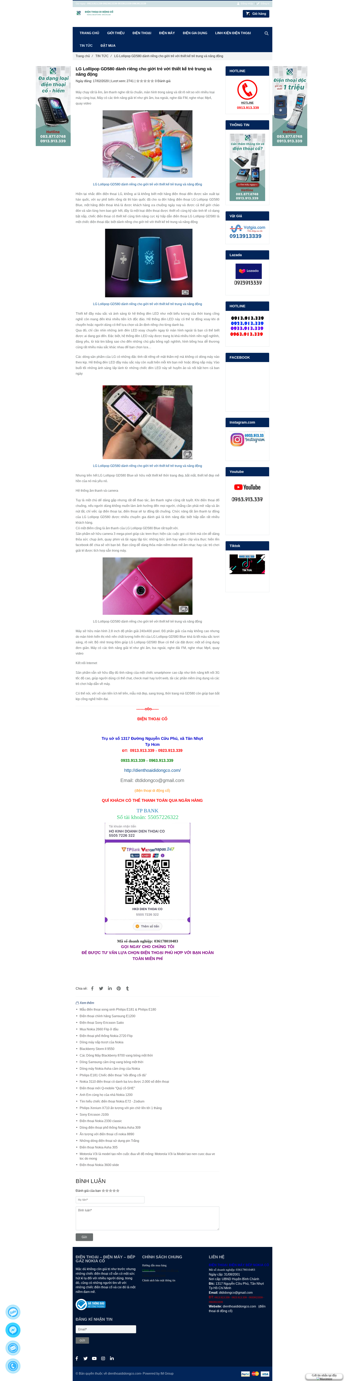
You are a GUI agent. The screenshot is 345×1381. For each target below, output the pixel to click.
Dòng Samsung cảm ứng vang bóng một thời (111, 1062)
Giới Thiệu (116, 33)
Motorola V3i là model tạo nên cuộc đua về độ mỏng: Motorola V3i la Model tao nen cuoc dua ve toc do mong (147, 1156)
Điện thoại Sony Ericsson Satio (102, 1022)
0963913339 (139, 3)
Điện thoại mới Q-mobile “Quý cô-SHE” (107, 1088)
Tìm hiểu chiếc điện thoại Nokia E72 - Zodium (112, 1101)
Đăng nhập (246, 3)
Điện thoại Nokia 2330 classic (101, 1121)
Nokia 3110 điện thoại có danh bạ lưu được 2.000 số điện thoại (124, 1081)
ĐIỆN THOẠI (142, 33)
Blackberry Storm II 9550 (97, 1049)
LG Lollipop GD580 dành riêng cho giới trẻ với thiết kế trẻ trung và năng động (147, 184)
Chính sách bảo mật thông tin (158, 1280)
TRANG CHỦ (89, 33)
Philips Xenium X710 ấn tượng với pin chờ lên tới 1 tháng (121, 1108)
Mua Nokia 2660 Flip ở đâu (99, 1029)
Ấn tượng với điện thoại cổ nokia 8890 (107, 1134)
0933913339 (125, 3)
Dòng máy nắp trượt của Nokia (101, 1042)
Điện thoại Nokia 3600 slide (99, 1165)
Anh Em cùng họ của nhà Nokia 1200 (106, 1094)
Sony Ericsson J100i (94, 1114)
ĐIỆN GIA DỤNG (195, 33)
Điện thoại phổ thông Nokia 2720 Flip (106, 1036)
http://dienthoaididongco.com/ (152, 770)
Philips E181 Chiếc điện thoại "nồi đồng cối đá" (113, 1075)
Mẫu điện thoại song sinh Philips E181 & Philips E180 (118, 1009)
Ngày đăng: (84, 81)
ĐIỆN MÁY (167, 33)
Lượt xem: (119, 81)
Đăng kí (264, 3)
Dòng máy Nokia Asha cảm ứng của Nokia (110, 1068)
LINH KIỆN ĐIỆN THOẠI (233, 33)
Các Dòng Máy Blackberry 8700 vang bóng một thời (116, 1055)
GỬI (82, 1340)
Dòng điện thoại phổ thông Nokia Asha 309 (110, 1127)
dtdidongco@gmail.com (236, 1292)
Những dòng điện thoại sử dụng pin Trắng (109, 1140)
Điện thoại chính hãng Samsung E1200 (107, 1016)
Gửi (84, 1237)
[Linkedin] (110, 989)
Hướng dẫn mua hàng (154, 1265)
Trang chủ (84, 56)
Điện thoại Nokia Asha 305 (99, 1147)
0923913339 (110, 3)
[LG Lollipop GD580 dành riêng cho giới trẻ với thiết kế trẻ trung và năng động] (92, 989)
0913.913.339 (94, 3)
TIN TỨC (103, 56)
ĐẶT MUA (108, 45)
